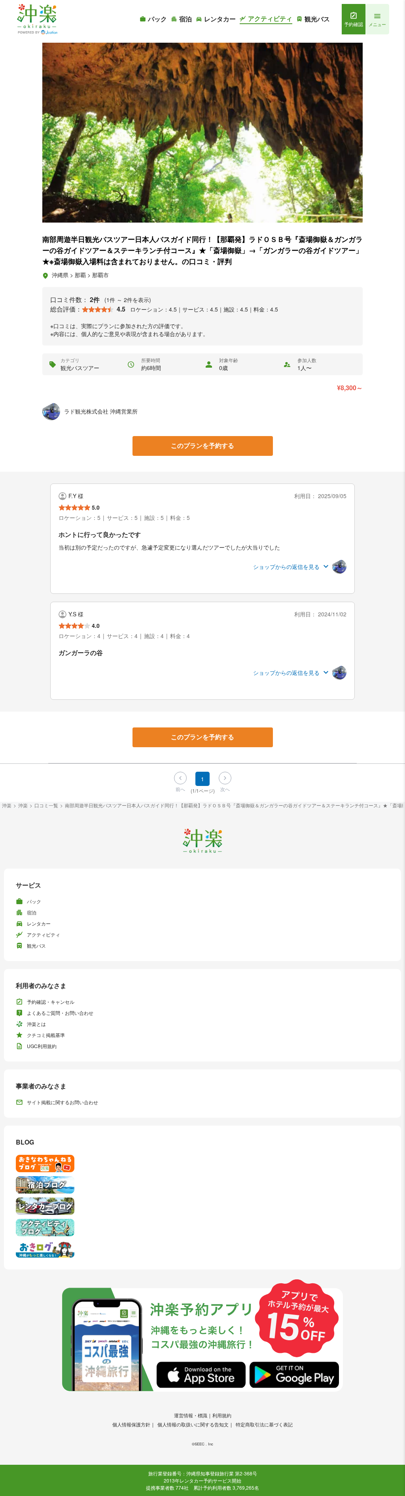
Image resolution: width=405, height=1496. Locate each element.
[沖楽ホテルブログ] (202, 1185)
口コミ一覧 (46, 805)
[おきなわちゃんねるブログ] (202, 1163)
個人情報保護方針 (131, 1424)
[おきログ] (202, 1249)
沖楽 (6, 805)
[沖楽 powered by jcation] (36, 19)
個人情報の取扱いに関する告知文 (193, 1424)
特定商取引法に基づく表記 (264, 1424)
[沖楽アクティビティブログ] (202, 1227)
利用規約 (221, 1415)
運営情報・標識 (190, 1415)
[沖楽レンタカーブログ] (202, 1206)
